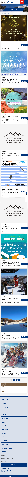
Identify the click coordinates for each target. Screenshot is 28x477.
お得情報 (3, 388)
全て (3, 386)
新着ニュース (4, 391)
